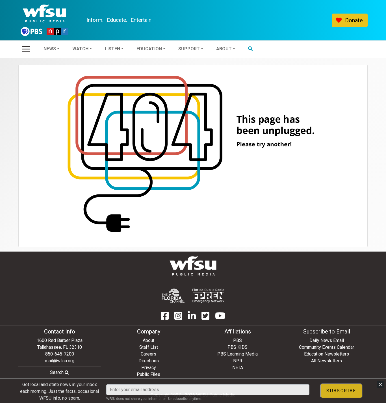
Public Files (148, 374)
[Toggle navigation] (26, 47)
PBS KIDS (237, 347)
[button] (265, 20)
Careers (148, 354)
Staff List (148, 347)
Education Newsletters (326, 354)
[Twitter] (205, 317)
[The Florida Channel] (173, 296)
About (148, 340)
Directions (148, 360)
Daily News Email (326, 340)
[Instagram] (178, 317)
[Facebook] (165, 317)
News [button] (65, 20)
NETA (237, 367)
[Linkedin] (192, 317)
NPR (237, 360)
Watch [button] (96, 20)
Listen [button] (127, 20)
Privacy (148, 367)
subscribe (341, 390)
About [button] (239, 20)
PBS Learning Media (237, 354)
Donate (354, 20)
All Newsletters (326, 360)
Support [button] (204, 20)
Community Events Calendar (326, 347)
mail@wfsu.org (59, 360)
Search (57, 372)
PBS (237, 340)
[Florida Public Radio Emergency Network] (208, 296)
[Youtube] (220, 317)
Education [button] (164, 20)
